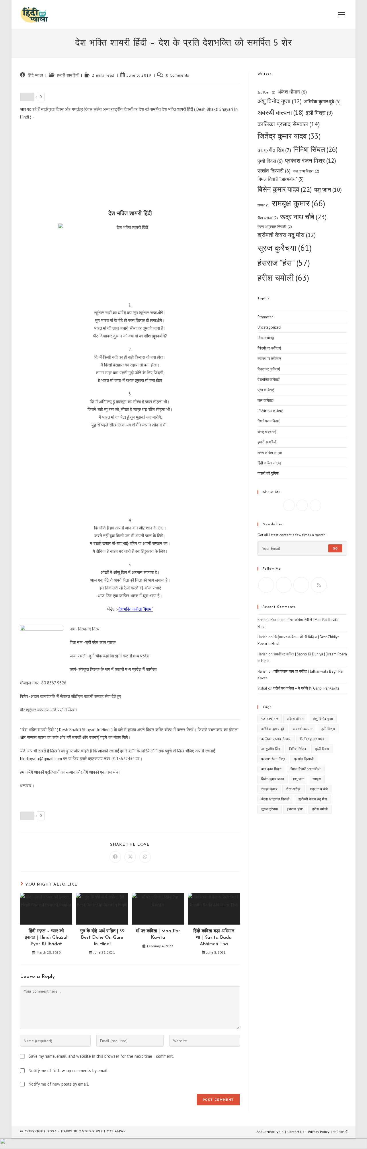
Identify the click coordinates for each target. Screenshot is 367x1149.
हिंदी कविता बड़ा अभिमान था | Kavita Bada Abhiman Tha (213, 937)
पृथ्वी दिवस (270, 161)
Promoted (265, 317)
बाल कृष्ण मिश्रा (306, 171)
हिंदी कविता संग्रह (269, 463)
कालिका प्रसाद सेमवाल (288, 124)
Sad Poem (266, 92)
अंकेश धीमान (292, 91)
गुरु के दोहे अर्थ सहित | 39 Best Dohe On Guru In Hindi (102, 937)
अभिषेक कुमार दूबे (322, 101)
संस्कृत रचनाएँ (266, 431)
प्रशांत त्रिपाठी (273, 170)
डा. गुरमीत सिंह (274, 150)
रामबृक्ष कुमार (298, 203)
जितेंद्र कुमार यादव (289, 136)
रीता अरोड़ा (267, 218)
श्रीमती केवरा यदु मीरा (286, 235)
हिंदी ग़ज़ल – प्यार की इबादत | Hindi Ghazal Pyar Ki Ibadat (46, 937)
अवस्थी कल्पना (280, 112)
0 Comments (177, 75)
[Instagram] (302, 505)
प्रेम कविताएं (265, 389)
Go (335, 548)
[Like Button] (27, 97)
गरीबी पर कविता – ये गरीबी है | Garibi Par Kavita (306, 688)
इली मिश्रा (319, 112)
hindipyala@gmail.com (41, 758)
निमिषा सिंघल (315, 149)
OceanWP (116, 1131)
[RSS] (319, 585)
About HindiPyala (270, 1131)
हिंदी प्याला (35, 75)
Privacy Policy (318, 1131)
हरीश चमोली (283, 277)
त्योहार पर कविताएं (269, 358)
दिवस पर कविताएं (268, 369)
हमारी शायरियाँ (68, 75)
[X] (315, 505)
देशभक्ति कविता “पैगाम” (135, 609)
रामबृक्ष (263, 205)
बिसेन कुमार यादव (284, 189)
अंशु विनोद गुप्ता (279, 101)
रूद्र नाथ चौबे (303, 216)
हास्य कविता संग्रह (269, 452)
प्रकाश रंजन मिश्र (310, 160)
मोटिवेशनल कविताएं (270, 410)
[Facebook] (289, 505)
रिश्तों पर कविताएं (268, 421)
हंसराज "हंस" (283, 262)
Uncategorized (269, 327)
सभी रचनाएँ (340, 1131)
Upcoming (265, 337)
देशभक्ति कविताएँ (268, 379)
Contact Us (295, 1131)
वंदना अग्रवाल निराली (274, 226)
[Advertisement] (130, 167)
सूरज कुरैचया (284, 247)
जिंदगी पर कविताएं (269, 348)
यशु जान (328, 189)
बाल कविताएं (265, 400)
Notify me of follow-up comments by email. (68, 1070)
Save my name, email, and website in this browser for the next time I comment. (101, 1056)
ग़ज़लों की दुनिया (268, 473)
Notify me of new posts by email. (59, 1084)
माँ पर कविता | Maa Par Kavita (158, 934)
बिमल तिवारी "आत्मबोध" (280, 179)
